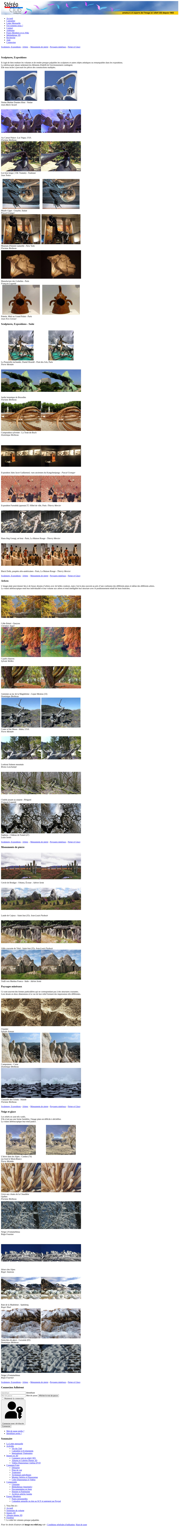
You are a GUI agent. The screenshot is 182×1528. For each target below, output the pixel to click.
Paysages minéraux (58, 47)
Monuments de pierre (39, 47)
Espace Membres (13, 1496)
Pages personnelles (20, 1499)
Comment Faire (12, 1465)
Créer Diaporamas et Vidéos (23, 1479)
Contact (9, 28)
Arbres (25, 47)
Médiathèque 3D (13, 35)
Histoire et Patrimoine (21, 1491)
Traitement (16, 1472)
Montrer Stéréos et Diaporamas (25, 1477)
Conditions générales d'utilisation (61, 1524)
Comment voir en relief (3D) (24, 1458)
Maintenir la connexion (14, 1398)
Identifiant (30, 1393)
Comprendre (11, 1482)
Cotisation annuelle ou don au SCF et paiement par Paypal (36, 1501)
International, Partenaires (22, 1453)
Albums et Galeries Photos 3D (24, 1460)
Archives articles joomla (22, 1494)
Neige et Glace (74, 47)
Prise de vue (17, 1470)
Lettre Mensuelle (13, 23)
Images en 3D (12, 1456)
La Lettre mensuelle (14, 1444)
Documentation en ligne (22, 1489)
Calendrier (10, 21)
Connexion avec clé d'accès (13, 1424)
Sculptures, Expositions (11, 47)
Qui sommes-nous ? (14, 25)
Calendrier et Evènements (22, 1451)
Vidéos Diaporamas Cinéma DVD (26, 1463)
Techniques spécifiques (21, 1475)
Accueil (9, 18)
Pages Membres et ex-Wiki (17, 33)
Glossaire (16, 1484)
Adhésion (10, 30)
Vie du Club (17, 1448)
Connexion (11, 42)
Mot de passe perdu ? (15, 1431)
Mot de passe (31, 1395)
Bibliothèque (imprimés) (22, 1487)
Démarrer (16, 1468)
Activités (10, 1446)
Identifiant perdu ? (14, 1433)
